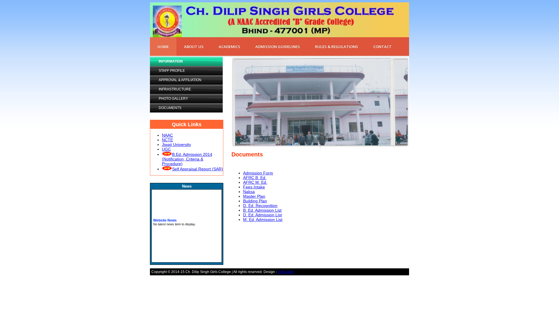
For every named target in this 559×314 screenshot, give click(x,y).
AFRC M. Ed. (255, 182)
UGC (166, 149)
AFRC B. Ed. (254, 177)
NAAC (167, 135)
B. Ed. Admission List (262, 210)
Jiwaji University (176, 144)
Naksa (249, 191)
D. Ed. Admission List (262, 215)
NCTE (167, 140)
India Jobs (286, 272)
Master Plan (254, 196)
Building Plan (255, 201)
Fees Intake (254, 187)
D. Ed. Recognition (260, 205)
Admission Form (258, 173)
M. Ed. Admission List (262, 219)
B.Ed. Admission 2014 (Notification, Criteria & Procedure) (187, 159)
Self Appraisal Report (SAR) (197, 169)
